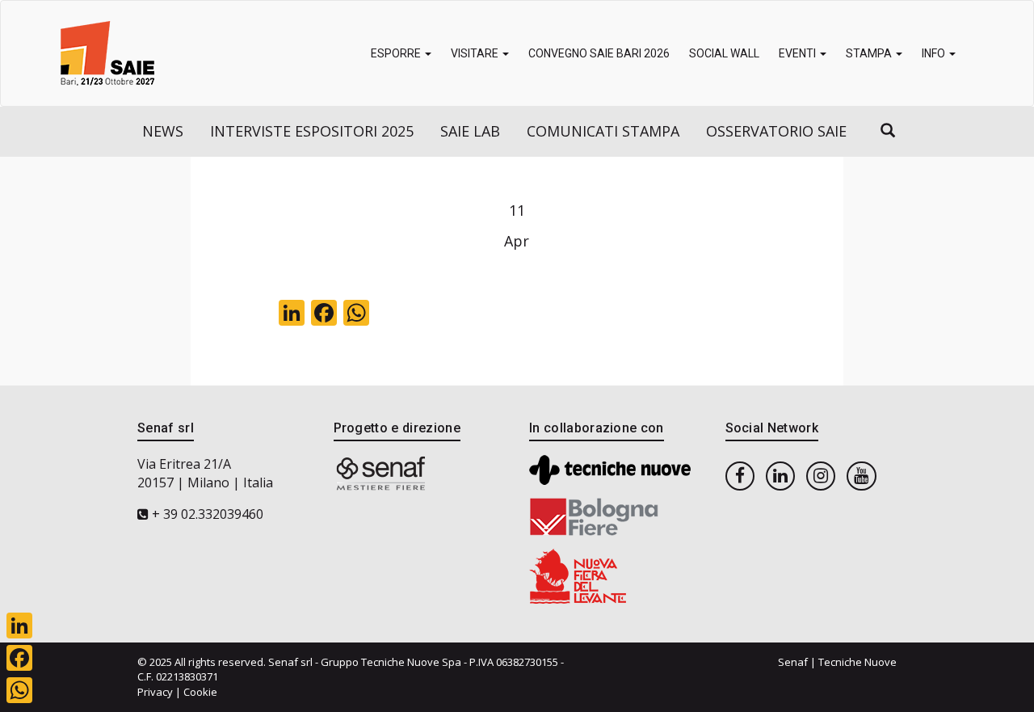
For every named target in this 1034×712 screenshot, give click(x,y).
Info (935, 53)
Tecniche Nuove (857, 662)
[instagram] (820, 475)
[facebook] (739, 475)
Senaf (793, 662)
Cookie (200, 692)
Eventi (798, 53)
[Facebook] (19, 658)
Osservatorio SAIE (776, 131)
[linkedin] (780, 475)
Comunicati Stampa (603, 131)
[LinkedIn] (19, 625)
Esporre (397, 53)
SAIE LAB (470, 131)
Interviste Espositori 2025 (312, 131)
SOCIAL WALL (724, 53)
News (162, 131)
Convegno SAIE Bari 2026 (599, 53)
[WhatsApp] (19, 690)
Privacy (155, 692)
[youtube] (861, 475)
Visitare (476, 53)
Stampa (870, 53)
